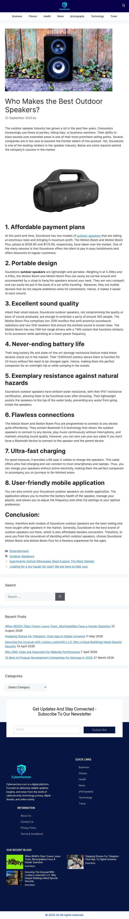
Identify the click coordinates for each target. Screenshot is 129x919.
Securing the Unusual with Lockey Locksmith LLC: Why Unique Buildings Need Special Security (41, 877)
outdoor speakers (89, 235)
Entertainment (19, 551)
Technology (97, 16)
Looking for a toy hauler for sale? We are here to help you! (49, 566)
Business (17, 16)
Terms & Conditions (32, 833)
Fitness (33, 16)
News (60, 16)
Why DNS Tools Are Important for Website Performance (42, 652)
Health (47, 16)
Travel (114, 16)
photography (77, 16)
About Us (26, 815)
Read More (30, 866)
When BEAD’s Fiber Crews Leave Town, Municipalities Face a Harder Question (58, 626)
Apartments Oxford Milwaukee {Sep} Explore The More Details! (52, 561)
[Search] (60, 597)
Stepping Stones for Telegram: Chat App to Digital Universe (45, 636)
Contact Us (27, 821)
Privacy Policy (28, 827)
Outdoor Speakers (22, 556)
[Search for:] (30, 597)
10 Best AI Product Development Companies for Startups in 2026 (49, 657)
